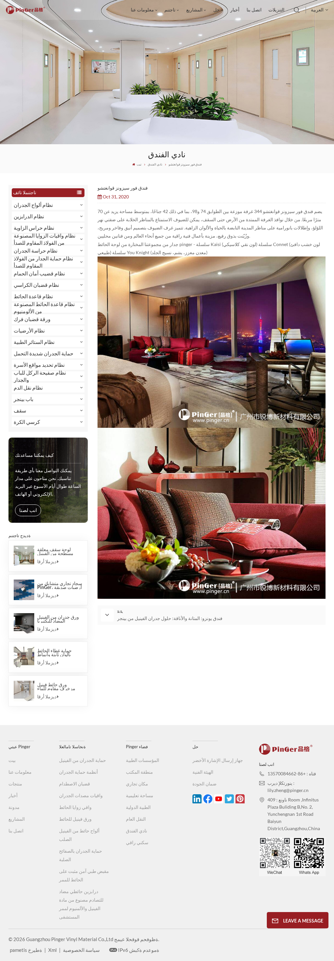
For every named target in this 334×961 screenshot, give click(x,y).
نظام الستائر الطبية (34, 342)
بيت (12, 760)
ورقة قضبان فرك (32, 319)
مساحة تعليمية (139, 795)
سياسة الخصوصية (81, 950)
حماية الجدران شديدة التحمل (43, 353)
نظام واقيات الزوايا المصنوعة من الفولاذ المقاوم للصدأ (44, 239)
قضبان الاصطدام (74, 783)
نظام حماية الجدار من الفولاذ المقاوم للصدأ (43, 262)
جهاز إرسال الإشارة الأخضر (217, 760)
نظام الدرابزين (29, 216)
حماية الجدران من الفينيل (82, 760)
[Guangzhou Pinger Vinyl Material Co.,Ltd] (25, 12)
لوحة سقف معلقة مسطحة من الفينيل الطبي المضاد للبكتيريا (57, 551)
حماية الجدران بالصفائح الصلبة (80, 855)
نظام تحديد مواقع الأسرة (39, 365)
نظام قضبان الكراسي (36, 285)
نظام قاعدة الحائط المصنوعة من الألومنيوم (44, 308)
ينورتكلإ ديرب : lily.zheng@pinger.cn (288, 786)
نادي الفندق (136, 830)
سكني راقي (137, 842)
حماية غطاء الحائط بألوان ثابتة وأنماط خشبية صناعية (54, 653)
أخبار (234, 9)
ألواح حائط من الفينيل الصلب (79, 835)
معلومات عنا (142, 9)
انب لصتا (28, 510)
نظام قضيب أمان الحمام (39, 273)
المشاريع (194, 9)
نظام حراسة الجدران (35, 250)
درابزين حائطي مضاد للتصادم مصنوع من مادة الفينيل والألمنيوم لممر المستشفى (81, 904)
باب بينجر (23, 399)
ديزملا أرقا (46, 561)
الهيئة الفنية (202, 772)
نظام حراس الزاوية (34, 228)
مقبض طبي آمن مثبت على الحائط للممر (84, 875)
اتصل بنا (254, 9)
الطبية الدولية (138, 807)
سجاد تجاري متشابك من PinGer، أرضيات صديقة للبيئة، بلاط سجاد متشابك (59, 585)
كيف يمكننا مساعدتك (34, 455)
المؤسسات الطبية (142, 760)
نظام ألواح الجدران (33, 205)
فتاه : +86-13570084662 (291, 773)
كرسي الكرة (27, 422)
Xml (52, 950)
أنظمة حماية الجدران (78, 772)
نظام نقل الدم (28, 387)
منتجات (15, 783)
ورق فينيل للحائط (75, 819)
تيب (138, 164)
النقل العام (136, 819)
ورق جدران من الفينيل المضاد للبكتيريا (58, 619)
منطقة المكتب (139, 772)
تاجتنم (169, 9)
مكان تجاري (137, 783)
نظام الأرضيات (29, 330)
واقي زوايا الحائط (75, 807)
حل (216, 9)
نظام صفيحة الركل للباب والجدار (40, 376)
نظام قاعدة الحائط (33, 296)
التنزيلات (276, 9)
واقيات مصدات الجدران (81, 795)
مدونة (14, 807)
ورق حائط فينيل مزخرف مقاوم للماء (56, 686)
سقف (20, 410)
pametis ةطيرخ (26, 950)
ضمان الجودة (204, 783)
